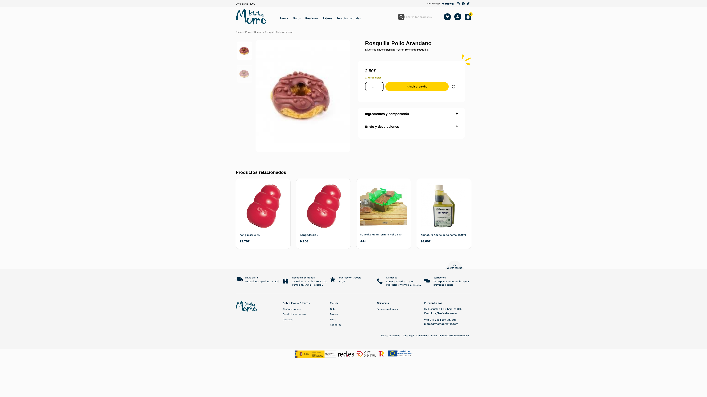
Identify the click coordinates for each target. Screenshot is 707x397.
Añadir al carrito (417, 86)
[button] (411, 114)
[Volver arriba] (454, 265)
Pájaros (327, 18)
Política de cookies (390, 335)
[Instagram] (458, 3)
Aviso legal (408, 335)
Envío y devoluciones (382, 126)
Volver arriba (454, 268)
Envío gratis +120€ (245, 3)
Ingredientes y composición (387, 114)
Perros (284, 18)
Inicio (239, 32)
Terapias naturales (349, 18)
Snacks (258, 32)
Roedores (311, 18)
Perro (248, 32)
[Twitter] (468, 3)
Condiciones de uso (294, 314)
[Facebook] (463, 3)
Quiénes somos (291, 308)
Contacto (288, 319)
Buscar (442, 335)
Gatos (297, 18)
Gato (332, 308)
